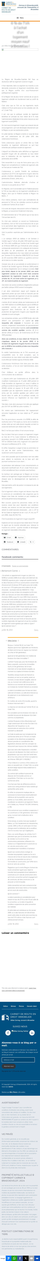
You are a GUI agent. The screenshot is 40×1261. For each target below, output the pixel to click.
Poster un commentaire (20, 566)
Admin (11, 1087)
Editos (5, 1006)
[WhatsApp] (14, 1258)
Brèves (13, 1006)
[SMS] (9, 1258)
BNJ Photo (13, 1092)
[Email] (31, 1258)
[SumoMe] (37, 1258)
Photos (21, 1006)
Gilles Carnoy (12, 641)
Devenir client (32, 1006)
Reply (36, 630)
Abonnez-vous (9, 1066)
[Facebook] (20, 1258)
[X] (26, 1258)
